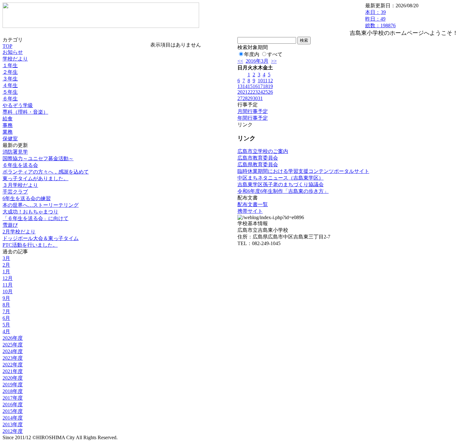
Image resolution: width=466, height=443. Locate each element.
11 (265, 80)
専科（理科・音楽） (25, 112)
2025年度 (13, 344)
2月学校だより (19, 231)
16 (255, 86)
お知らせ (13, 52)
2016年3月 (257, 61)
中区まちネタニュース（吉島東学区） (280, 177)
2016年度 (13, 404)
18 (265, 86)
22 (250, 92)
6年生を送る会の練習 (27, 198)
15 (250, 86)
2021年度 (13, 371)
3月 (6, 258)
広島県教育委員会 (257, 164)
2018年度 (13, 391)
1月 (6, 271)
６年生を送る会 (20, 165)
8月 (6, 304)
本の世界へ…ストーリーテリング (41, 205)
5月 (6, 324)
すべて (274, 54)
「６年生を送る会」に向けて (35, 218)
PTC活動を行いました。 (30, 245)
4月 (6, 331)
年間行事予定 (252, 118)
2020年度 (13, 378)
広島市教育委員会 (257, 158)
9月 (6, 298)
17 (260, 86)
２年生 (10, 72)
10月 (8, 291)
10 (260, 80)
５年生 (10, 92)
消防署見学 (15, 152)
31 (260, 98)
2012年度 (13, 431)
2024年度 (13, 351)
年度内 (251, 54)
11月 (8, 285)
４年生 (10, 85)
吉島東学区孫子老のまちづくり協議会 (280, 184)
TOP (7, 46)
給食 (8, 118)
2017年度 (13, 398)
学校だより (15, 58)
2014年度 (13, 418)
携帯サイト (250, 211)
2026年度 (13, 338)
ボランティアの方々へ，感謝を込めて (46, 171)
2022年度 (13, 364)
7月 (6, 311)
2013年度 (13, 424)
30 (255, 98)
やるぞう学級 (18, 105)
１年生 (10, 65)
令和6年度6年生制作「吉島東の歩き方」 (283, 191)
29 (250, 98)
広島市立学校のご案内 (262, 151)
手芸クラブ (15, 191)
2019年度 (13, 384)
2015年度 (13, 411)
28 (245, 98)
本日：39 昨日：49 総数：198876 (380, 18)
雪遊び (10, 225)
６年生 (10, 98)
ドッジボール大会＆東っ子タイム (41, 238)
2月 (6, 265)
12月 (8, 278)
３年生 (10, 78)
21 (245, 92)
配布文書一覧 (252, 204)
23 (255, 92)
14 (245, 86)
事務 (8, 125)
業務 (8, 132)
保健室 (10, 138)
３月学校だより (20, 185)
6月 (6, 318)
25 (265, 92)
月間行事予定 (252, 111)
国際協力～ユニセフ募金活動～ (38, 158)
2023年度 (13, 358)
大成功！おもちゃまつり (30, 211)
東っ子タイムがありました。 (35, 178)
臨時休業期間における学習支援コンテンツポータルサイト (303, 171)
